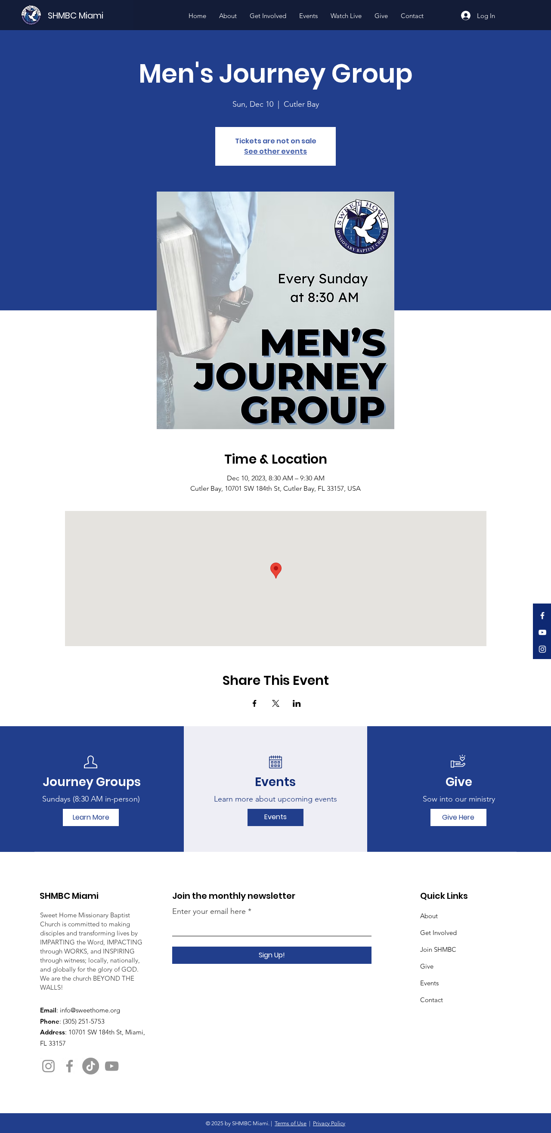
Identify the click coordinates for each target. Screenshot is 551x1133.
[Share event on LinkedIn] (297, 703)
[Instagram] (542, 649)
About (429, 916)
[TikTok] (90, 1066)
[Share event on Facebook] (255, 703)
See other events (275, 151)
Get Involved (438, 933)
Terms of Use (290, 1123)
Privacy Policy (329, 1123)
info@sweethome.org (90, 1010)
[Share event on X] (276, 703)
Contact (431, 1000)
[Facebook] (542, 615)
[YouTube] (542, 632)
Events (429, 983)
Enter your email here (209, 911)
